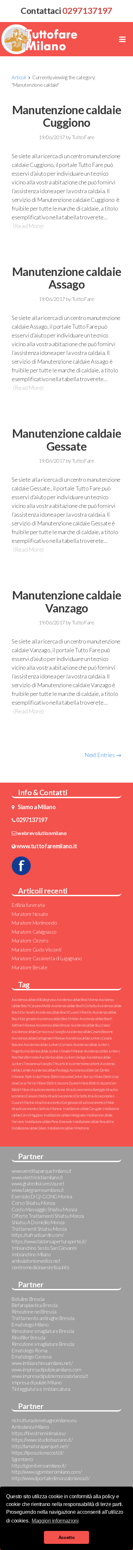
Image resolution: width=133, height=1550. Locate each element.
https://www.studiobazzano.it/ (42, 1440)
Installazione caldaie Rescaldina (93, 1121)
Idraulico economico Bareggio (85, 1089)
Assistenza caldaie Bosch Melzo (57, 1019)
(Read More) (28, 225)
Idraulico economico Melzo (96, 1102)
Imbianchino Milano (31, 1254)
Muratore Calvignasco (34, 932)
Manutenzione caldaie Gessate (66, 439)
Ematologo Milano (30, 1324)
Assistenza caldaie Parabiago (50, 1070)
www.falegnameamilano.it (38, 1190)
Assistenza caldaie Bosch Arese (77, 999)
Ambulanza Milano (30, 1427)
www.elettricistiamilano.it (37, 1177)
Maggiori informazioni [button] (55, 1520)
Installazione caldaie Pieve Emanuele (48, 1121)
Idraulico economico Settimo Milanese (37, 1108)
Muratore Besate (29, 967)
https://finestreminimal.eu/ (39, 1433)
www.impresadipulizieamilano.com (46, 1369)
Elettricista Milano (37, 1076)
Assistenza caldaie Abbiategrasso (34, 999)
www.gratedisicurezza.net (38, 1183)
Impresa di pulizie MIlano (37, 1382)
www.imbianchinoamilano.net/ (42, 1363)
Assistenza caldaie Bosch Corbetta (74, 1006)
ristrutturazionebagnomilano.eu (44, 1420)
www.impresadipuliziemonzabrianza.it (50, 1376)
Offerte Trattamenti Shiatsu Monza (48, 1216)
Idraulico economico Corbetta (67, 1096)
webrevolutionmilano (41, 833)
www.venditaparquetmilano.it (41, 1171)
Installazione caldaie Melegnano (65, 1115)
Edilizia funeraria (28, 905)
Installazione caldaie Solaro (29, 1128)
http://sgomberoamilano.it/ (39, 1465)
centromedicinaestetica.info (40, 1267)
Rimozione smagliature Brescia (43, 1331)
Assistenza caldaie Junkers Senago (62, 1057)
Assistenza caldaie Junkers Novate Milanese (53, 1051)
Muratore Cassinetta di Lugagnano (47, 958)
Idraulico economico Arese (47, 1089)
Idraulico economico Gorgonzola (56, 1102)
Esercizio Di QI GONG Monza (42, 1196)
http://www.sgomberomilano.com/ (46, 1472)
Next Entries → (103, 754)
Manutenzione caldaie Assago (66, 277)
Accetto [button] (66, 1537)
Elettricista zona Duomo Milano (67, 1083)
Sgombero (22, 1459)
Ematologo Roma (29, 1350)
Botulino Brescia (28, 1299)
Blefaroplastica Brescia (35, 1305)
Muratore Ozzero (30, 940)
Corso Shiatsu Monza (33, 1203)
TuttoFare (83, 137)
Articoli (19, 77)
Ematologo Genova (31, 1356)
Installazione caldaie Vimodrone (68, 1128)
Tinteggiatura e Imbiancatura (41, 1389)
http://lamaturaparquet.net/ (40, 1446)
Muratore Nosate (30, 914)
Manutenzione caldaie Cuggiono (66, 116)
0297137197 (31, 819)
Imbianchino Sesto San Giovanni (44, 1248)
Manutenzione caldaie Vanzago (66, 601)
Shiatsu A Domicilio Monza (38, 1222)
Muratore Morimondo (34, 923)
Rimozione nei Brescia (34, 1311)
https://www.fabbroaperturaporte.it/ (49, 1241)
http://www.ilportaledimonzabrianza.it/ (50, 1478)
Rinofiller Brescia (29, 1337)
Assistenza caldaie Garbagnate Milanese (38, 1038)
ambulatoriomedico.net (36, 1261)
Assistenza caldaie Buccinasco (90, 1025)
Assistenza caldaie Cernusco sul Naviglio (39, 1031)
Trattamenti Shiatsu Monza (39, 1229)
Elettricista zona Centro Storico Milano (77, 1076)
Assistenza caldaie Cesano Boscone (89, 1031)
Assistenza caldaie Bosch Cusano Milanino (63, 1012)
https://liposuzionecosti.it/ (38, 1453)
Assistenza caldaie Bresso (53, 1025)
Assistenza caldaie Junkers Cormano (48, 1044)
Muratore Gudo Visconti (36, 949)
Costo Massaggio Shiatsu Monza (44, 1209)
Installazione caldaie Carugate (82, 1108)
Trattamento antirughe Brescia (43, 1318)
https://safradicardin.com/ (38, 1235)
